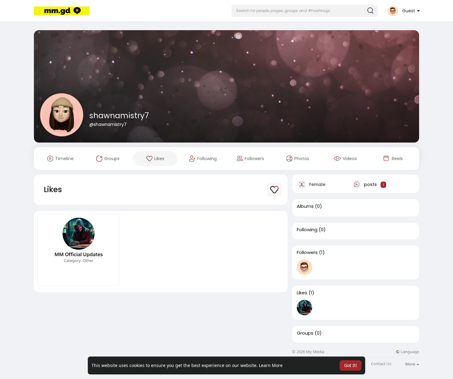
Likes (302, 292)
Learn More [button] (271, 365)
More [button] (410, 364)
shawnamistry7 (119, 115)
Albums (305, 206)
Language (409, 352)
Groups (305, 333)
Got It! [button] (350, 365)
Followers (307, 252)
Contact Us (381, 364)
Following (307, 229)
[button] (304, 11)
